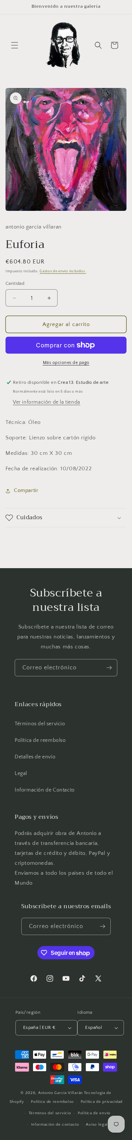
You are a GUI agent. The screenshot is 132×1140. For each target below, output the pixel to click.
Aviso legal (97, 1124)
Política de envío (94, 1113)
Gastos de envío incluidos (63, 271)
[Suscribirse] (109, 667)
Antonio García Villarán (60, 1093)
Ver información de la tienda (46, 402)
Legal (21, 773)
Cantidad (15, 283)
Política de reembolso (40, 740)
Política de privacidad (101, 1102)
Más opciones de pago (66, 362)
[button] (15, 45)
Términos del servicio (40, 724)
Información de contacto (55, 1124)
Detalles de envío (35, 757)
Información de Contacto (45, 790)
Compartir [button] (26, 490)
